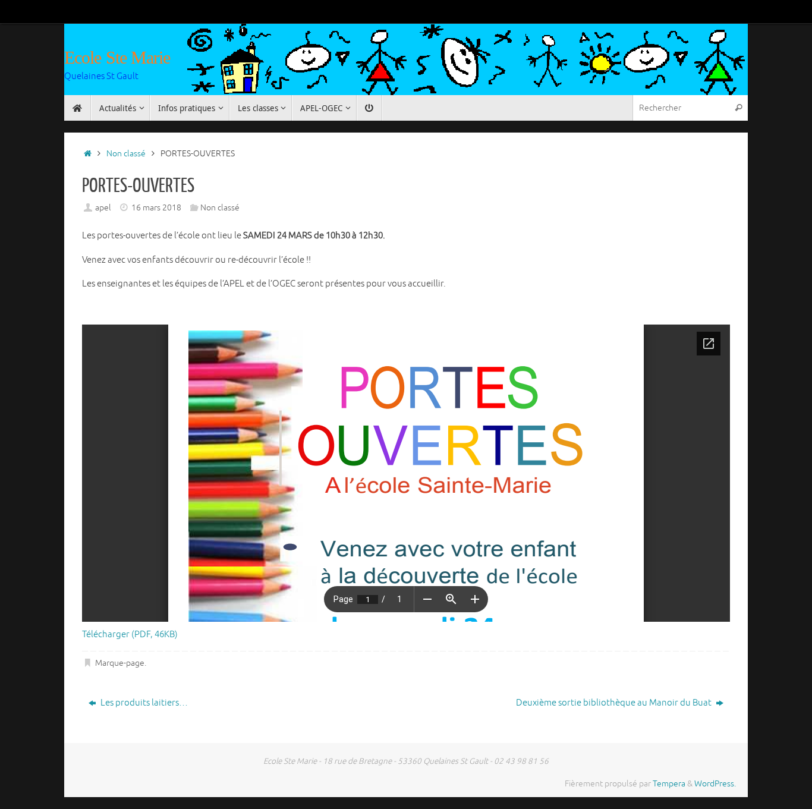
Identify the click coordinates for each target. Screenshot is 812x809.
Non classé (126, 154)
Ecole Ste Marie (117, 57)
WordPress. (715, 784)
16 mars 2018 (156, 208)
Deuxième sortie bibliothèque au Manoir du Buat (614, 703)
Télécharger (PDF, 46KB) (130, 634)
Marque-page (119, 663)
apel (103, 208)
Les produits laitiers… (143, 703)
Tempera (669, 784)
